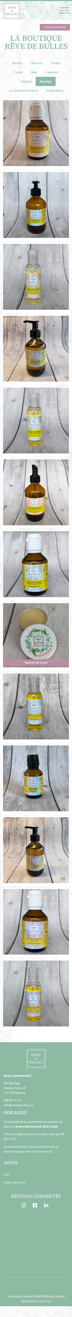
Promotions (54, 91)
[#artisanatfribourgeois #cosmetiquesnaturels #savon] (52, 1219)
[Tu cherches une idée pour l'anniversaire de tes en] (19, 1219)
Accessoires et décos (23, 91)
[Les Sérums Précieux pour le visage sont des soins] (19, 1258)
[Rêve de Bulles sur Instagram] (24, 1205)
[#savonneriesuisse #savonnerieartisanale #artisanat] (52, 1238)
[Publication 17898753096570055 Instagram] (19, 1238)
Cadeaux (51, 72)
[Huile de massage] (36, 133)
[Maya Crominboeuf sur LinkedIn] (47, 1205)
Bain (34, 72)
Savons (17, 63)
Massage (46, 81)
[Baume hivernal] (36, 635)
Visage (55, 63)
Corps (18, 72)
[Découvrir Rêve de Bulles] (12, 11)
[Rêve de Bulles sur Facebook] (36, 1205)
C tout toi (44, 1301)
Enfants (26, 81)
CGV (6, 1174)
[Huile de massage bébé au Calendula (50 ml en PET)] (36, 706)
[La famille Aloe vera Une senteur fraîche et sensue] (52, 1258)
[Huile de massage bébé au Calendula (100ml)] (36, 778)
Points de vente (14, 1182)
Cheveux (36, 63)
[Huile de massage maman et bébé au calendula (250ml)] (36, 205)
